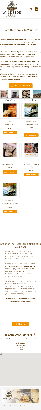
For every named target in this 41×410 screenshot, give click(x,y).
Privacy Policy (18, 406)
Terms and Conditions (30, 406)
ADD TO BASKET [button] (9, 132)
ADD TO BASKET (31, 174)
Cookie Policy (8, 406)
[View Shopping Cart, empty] (36, 9)
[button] (31, 9)
